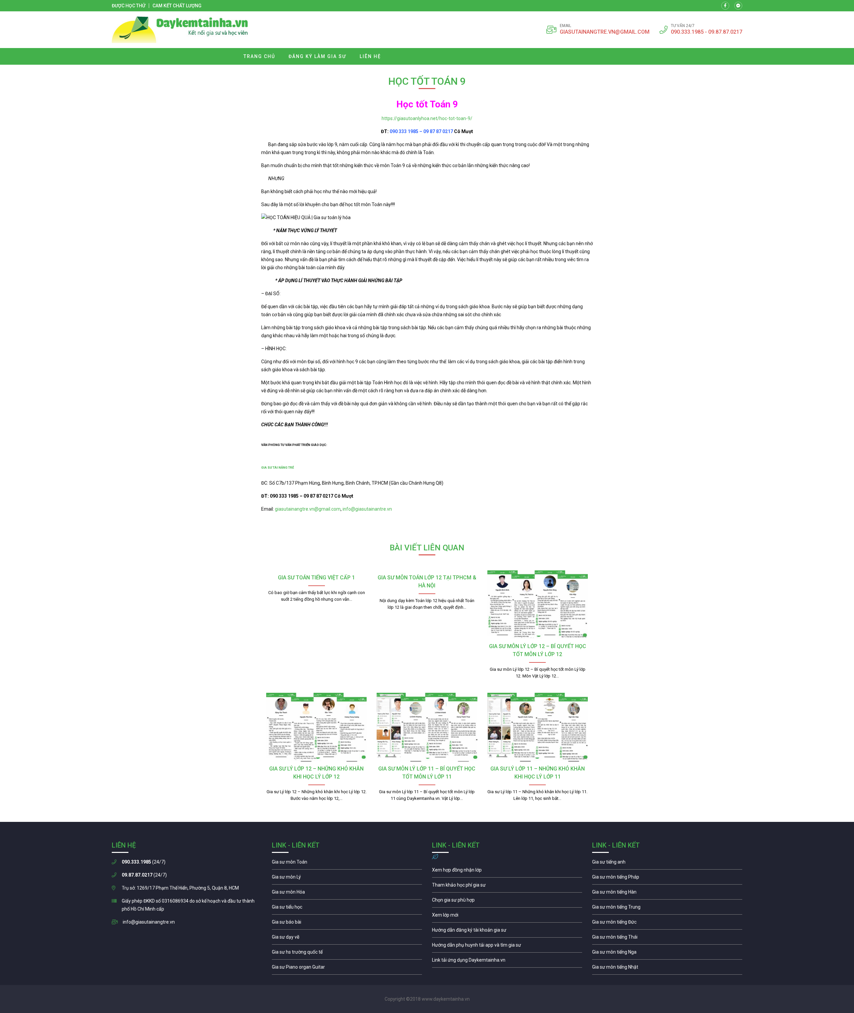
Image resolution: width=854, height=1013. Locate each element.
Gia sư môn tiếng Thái (667, 938)
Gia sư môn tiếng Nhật (667, 968)
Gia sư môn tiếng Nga (507, 961)
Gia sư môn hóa (347, 893)
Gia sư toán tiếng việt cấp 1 (316, 577)
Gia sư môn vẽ (347, 938)
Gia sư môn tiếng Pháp (667, 878)
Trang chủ (259, 56)
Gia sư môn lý (347, 878)
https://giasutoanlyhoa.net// (427, 118)
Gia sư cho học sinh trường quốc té (347, 953)
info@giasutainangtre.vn (149, 922)
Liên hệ (370, 56)
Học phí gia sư (507, 886)
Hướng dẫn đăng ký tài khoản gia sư (507, 931)
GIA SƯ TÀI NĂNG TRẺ (277, 467)
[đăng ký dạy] (180, 29)
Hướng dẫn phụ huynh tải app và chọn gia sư (507, 946)
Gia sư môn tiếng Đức (667, 923)
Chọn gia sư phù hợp (507, 901)
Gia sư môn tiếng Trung (667, 908)
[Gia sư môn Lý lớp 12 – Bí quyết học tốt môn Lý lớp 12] (537, 604)
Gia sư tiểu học (347, 908)
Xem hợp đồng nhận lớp (507, 871)
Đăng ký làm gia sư (317, 56)
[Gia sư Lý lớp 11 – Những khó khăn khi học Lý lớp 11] (537, 727)
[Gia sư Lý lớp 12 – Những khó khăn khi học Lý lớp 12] (316, 727)
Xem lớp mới (507, 916)
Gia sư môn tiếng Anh (667, 863)
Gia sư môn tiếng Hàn (667, 893)
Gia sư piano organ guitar (347, 968)
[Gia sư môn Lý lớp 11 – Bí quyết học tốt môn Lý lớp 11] (427, 727)
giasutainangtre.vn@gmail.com (308, 509)
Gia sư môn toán (347, 863)
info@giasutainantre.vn (367, 509)
